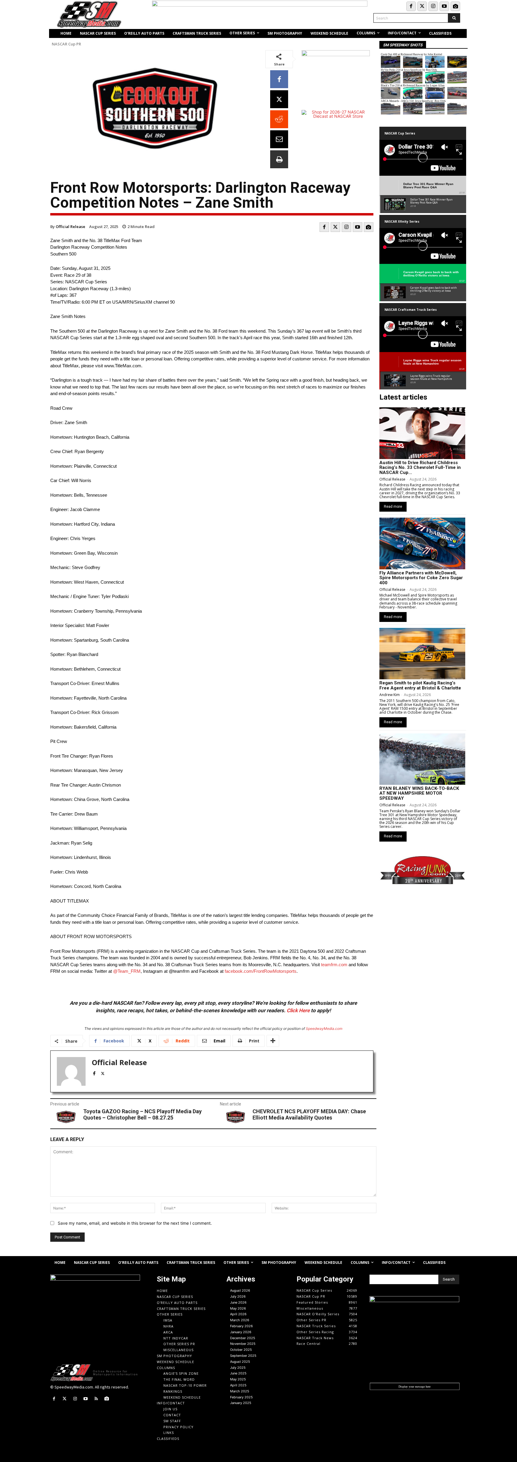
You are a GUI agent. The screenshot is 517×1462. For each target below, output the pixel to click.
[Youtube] (444, 6)
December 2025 (242, 1338)
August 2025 (240, 1361)
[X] (279, 99)
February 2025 (241, 1397)
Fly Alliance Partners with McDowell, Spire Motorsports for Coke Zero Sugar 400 (421, 577)
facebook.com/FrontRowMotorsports (260, 971)
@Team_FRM (127, 971)
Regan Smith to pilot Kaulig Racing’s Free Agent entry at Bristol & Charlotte (420, 685)
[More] (273, 1041)
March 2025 (239, 1391)
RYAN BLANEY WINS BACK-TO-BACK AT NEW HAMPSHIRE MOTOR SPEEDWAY (419, 793)
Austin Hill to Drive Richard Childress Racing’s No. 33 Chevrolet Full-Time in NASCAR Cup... (420, 467)
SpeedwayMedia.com (324, 1028)
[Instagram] (433, 6)
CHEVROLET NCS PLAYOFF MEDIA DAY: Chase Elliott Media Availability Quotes (309, 1114)
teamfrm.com (334, 964)
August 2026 (240, 1290)
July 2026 (238, 1296)
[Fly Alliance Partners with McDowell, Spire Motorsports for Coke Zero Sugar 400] (422, 543)
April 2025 (238, 1385)
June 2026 (238, 1302)
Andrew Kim (389, 694)
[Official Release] (71, 1071)
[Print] (279, 159)
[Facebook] (411, 6)
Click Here (298, 1010)
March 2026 (239, 1320)
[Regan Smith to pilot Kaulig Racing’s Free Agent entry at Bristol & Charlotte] (422, 653)
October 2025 (241, 1350)
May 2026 (238, 1308)
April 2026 (238, 1314)
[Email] (279, 139)
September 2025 (243, 1356)
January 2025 (240, 1403)
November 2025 (243, 1344)
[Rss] (96, 1399)
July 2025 (238, 1367)
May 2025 (238, 1379)
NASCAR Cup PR (66, 44)
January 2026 (240, 1332)
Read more (393, 506)
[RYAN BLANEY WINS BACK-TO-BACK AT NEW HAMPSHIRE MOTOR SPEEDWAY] (422, 759)
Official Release (70, 226)
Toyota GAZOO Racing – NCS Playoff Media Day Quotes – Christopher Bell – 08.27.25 (142, 1114)
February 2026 (241, 1326)
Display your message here (415, 1386)
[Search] (454, 18)
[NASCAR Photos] (455, 6)
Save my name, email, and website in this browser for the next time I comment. (135, 1223)
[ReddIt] (279, 119)
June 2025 (238, 1373)
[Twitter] (422, 6)
